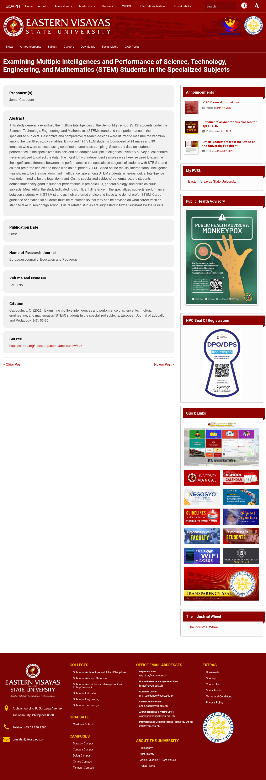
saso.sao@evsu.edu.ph (153, 706)
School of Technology (86, 705)
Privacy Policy (214, 702)
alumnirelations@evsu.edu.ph (157, 716)
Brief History (146, 754)
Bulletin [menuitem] (52, 46)
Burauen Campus (83, 743)
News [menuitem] (10, 46)
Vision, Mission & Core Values (157, 760)
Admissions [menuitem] (62, 6)
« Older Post (12, 364)
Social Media (214, 690)
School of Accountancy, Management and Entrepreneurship (98, 685)
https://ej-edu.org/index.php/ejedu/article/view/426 (45, 345)
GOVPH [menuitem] (13, 6)
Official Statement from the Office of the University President (228, 143)
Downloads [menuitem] (88, 46)
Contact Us (212, 684)
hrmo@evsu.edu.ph (151, 685)
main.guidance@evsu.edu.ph (156, 695)
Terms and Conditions (219, 696)
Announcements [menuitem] (30, 46)
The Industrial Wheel (203, 627)
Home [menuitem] (29, 6)
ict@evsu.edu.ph (149, 726)
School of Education (85, 693)
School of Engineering (86, 699)
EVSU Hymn (147, 766)
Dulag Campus (82, 755)
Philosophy (146, 748)
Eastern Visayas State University (212, 181)
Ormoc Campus (82, 761)
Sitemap (211, 678)
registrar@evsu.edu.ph (152, 675)
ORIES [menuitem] (126, 6)
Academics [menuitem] (85, 6)
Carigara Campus (83, 749)
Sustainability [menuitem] (182, 6)
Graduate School (83, 724)
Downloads (212, 672)
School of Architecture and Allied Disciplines (99, 672)
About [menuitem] (42, 6)
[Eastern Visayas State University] (56, 25)
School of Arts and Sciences (90, 678)
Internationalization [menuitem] (152, 6)
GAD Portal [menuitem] (132, 46)
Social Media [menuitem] (110, 46)
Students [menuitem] (107, 6)
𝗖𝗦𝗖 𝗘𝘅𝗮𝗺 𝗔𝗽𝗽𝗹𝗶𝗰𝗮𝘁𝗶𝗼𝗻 (220, 102)
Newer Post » (164, 364)
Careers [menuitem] (69, 46)
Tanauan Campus (83, 767)
